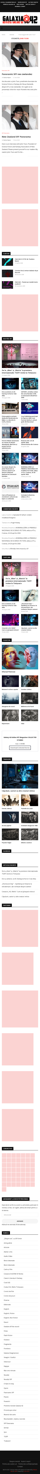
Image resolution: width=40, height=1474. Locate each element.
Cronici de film (9, 1291)
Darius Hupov (7, 77)
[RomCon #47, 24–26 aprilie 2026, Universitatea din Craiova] (29, 432)
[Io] (9, 1160)
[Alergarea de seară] (10, 698)
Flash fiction (8, 1335)
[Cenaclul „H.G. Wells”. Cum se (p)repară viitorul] (10, 620)
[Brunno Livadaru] (9, 1165)
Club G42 (7, 1283)
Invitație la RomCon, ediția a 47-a (28, 496)
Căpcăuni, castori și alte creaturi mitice (29, 629)
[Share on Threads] (22, 96)
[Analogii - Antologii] (13, 1155)
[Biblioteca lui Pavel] (29, 698)
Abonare (20, 1221)
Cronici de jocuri (9, 1296)
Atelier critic (8, 1252)
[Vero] (32, 1180)
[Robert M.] (9, 1155)
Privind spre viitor (10, 1410)
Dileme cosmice (26, 843)
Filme (6, 1331)
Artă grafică (8, 1243)
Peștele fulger (6, 843)
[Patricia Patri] (32, 1170)
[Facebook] (12, 9)
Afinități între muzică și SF (19, 549)
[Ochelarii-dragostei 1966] (29, 817)
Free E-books (20, 4)
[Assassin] (4, 1189)
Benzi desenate (9, 1261)
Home (3, 34)
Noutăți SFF (8, 1379)
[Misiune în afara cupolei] (10, 681)
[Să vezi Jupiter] (10, 817)
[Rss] (27, 9)
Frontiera (7, 1349)
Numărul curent (20, 6)
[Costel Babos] (23, 1170)
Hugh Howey (15, 523)
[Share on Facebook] (16, 96)
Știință (6, 1428)
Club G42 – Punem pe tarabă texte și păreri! (26, 283)
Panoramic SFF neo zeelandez (17, 74)
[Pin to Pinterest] (20, 96)
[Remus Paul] (13, 1160)
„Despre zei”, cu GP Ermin (13, 1239)
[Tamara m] (18, 1165)
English (6, 1309)
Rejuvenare (5, 723)
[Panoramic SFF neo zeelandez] (20, 54)
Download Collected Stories (20, 748)
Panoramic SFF (9, 1393)
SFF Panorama (9, 1423)
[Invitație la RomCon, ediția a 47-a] (29, 487)
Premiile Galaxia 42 (9, 4)
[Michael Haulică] (4, 1155)
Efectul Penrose (8, 672)
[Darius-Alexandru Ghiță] (32, 1184)
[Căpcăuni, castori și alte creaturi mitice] (29, 620)
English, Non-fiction (11, 1318)
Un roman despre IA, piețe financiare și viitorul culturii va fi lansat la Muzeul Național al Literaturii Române (9, 471)
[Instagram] (17, 9)
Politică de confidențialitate (28, 1464)
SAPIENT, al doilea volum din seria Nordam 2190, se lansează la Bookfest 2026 (29, 394)
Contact (20, 1466)
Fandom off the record (11, 1327)
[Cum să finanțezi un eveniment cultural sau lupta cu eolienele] (10, 487)
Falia (22, 723)
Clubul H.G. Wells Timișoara (13, 1287)
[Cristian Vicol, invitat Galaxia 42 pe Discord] (7, 273)
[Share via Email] (26, 96)
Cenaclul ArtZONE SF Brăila (13, 1274)
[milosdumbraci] (23, 1165)
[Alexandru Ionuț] (13, 1170)
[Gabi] (18, 1170)
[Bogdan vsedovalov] (9, 1170)
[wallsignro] (9, 1175)
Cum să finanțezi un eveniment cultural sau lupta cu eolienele (9, 497)
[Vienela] (13, 1175)
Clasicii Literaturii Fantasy (13, 1278)
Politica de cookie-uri (9, 1464)
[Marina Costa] (28, 1175)
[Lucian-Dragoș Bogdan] (23, 1184)
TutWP (15, 1471)
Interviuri (7, 1362)
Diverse (6, 1300)
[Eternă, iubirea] (10, 800)
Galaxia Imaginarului (11, 1353)
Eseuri (6, 1322)
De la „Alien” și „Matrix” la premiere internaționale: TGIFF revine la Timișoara (19, 371)
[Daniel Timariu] (32, 1165)
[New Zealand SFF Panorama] (20, 117)
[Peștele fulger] (10, 834)
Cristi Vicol (26, 1471)
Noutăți (6, 1375)
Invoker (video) (26, 689)
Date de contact (31, 4)
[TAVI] (13, 1180)
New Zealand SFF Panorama (16, 136)
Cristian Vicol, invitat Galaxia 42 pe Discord (26, 271)
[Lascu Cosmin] (23, 1180)
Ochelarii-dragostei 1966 (29, 825)
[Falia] (29, 715)
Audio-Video (8, 1256)
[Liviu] (28, 1165)
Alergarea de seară (8, 706)
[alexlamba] (18, 1184)
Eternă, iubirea (7, 808)
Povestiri (7, 1401)
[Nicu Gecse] (28, 1160)
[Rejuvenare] (10, 715)
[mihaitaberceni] (13, 1184)
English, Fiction (9, 1313)
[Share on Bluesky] (24, 96)
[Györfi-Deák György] (23, 1175)
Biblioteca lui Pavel (27, 706)
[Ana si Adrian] (32, 1175)
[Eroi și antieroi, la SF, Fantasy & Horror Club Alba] (10, 383)
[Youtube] (22, 9)
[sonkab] (28, 1170)
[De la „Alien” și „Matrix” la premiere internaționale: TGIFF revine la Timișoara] (20, 355)
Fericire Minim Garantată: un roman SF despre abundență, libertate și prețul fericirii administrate (10, 444)
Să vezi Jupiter (6, 825)
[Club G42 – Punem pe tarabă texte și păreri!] (7, 285)
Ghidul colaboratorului (8, 2)
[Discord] (25, 28)
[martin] (18, 1155)
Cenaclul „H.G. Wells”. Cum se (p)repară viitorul (10, 629)
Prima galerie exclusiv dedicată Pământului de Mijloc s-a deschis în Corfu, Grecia (10, 419)
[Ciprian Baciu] (4, 1184)
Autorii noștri (33, 2)
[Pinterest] (29, 28)
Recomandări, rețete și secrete (14, 1419)
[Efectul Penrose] (20, 657)
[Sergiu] (9, 1184)
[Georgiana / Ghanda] (28, 1180)
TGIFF (6, 1437)
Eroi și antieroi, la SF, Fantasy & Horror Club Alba (9, 393)
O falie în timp (9, 1384)
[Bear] (28, 1155)
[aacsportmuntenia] (4, 1175)
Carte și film (8, 1269)
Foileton (6, 1340)
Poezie (6, 1397)
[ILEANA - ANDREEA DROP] (32, 1160)
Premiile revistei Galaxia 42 (13, 1406)
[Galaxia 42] (4, 1160)
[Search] (38, 28)
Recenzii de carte (10, 1415)
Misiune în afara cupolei (10, 689)
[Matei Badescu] (4, 1170)
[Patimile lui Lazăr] (29, 800)
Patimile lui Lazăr (27, 808)
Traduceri (7, 1441)
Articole (6, 1247)
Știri (5, 1432)
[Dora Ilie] (28, 1184)
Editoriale (7, 1305)
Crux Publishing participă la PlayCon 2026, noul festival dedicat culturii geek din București (29, 419)
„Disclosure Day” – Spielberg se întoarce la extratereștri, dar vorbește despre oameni (29, 606)
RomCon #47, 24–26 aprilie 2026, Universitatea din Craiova (29, 442)
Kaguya (6, 1366)
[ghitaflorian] (9, 1180)
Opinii (6, 1388)
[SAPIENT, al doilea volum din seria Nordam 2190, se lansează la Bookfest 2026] (29, 383)
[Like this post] (14, 96)
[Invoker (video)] (29, 681)
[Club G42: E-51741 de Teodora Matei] (7, 262)
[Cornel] (32, 1155)
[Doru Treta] (18, 1175)
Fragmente (7, 1344)
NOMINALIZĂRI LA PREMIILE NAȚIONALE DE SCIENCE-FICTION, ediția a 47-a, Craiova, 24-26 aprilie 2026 (29, 470)
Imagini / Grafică (9, 1357)
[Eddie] (18, 1180)
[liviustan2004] (23, 1155)
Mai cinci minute (9, 1371)
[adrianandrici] (23, 1160)
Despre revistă (22, 2)
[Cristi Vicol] (13, 1165)
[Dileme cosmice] (29, 834)
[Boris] (4, 1165)
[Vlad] (18, 1160)
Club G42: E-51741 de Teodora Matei (24, 260)
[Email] (33, 28)
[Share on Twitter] (18, 96)
